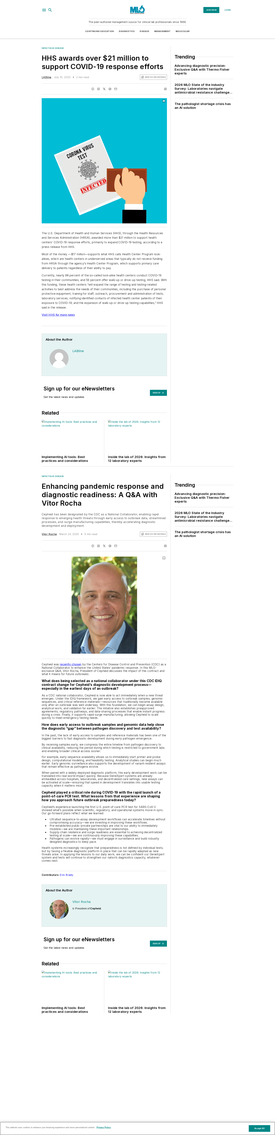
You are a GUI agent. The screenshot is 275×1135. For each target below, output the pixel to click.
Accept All (259, 1128)
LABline (46, 77)
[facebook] (92, 89)
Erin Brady (66, 874)
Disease (144, 31)
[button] (44, 10)
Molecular (183, 31)
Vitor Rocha (49, 534)
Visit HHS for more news (58, 314)
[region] (137, 1128)
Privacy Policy (104, 1127)
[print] (165, 89)
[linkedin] (98, 89)
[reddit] (110, 89)
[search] (50, 10)
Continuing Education (99, 31)
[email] (115, 89)
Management (162, 31)
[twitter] (104, 89)
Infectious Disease (53, 48)
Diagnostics (127, 31)
